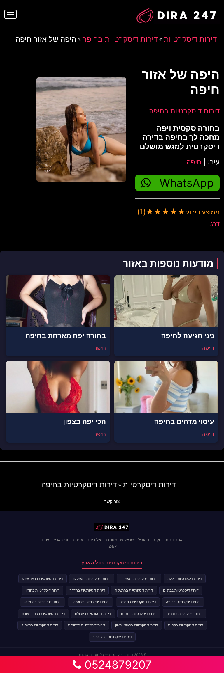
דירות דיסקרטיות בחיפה (120, 39)
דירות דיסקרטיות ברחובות (86, 625)
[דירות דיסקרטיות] (176, 13)
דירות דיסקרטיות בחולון (43, 590)
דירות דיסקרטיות (190, 39)
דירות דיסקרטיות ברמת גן (39, 625)
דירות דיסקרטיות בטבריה (138, 602)
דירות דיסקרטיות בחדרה (87, 590)
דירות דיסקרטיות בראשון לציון (136, 625)
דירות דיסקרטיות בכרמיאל (43, 602)
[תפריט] (10, 14)
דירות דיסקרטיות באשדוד (139, 578)
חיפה (194, 162)
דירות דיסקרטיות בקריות (185, 625)
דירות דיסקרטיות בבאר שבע (42, 578)
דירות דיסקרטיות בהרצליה (134, 590)
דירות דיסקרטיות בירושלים (90, 602)
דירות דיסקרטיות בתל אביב (112, 637)
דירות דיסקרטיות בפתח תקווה (43, 613)
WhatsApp (187, 182)
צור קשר (112, 501)
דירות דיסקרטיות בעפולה (93, 613)
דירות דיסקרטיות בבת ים (181, 590)
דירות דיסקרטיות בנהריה (184, 613)
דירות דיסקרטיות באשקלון (92, 578)
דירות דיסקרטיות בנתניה (139, 613)
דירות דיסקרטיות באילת (184, 578)
